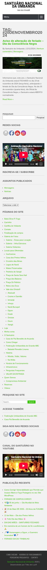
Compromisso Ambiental (16, 381)
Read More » (8, 99)
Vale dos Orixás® (13, 289)
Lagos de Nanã (12, 265)
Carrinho (7, 222)
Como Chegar (12, 342)
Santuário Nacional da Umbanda (23, 4)
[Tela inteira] (41, 164)
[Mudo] (37, 164)
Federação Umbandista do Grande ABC (22, 346)
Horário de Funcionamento (17, 363)
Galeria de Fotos (11, 236)
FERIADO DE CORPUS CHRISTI (17, 499)
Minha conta (9, 332)
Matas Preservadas (14, 268)
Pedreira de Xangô (14, 272)
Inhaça (10, 303)
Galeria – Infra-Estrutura (16, 243)
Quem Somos (10, 377)
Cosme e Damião (15, 296)
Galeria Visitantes (13, 247)
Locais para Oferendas (13, 250)
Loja (6, 328)
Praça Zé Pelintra (13, 282)
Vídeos (7, 388)
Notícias (7, 191)
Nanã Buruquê (14, 307)
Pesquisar (40, 118)
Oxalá (10, 314)
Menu (6, 17)
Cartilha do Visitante (12, 226)
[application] (23, 155)
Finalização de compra (13, 233)
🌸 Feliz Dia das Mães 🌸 (15, 519)
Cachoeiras (10, 254)
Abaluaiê (11, 293)
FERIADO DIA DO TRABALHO (16, 539)
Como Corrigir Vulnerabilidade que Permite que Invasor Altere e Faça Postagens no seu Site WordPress (23, 493)
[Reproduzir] (6, 164)
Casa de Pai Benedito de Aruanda (20, 339)
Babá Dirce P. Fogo (12, 219)
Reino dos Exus (12, 286)
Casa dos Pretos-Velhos (16, 258)
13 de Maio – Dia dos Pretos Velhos (19, 515)
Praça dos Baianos (14, 279)
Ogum (10, 310)
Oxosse (11, 317)
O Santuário (9, 335)
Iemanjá (11, 300)
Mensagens (18, 51)
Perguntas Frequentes (15, 370)
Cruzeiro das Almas (14, 261)
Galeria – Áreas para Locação (18, 240)
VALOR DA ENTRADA (15, 374)
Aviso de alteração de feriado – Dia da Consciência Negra (23, 42)
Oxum (10, 321)
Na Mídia (11, 360)
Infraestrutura (11, 367)
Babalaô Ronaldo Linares (18, 349)
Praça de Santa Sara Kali (16, 275)
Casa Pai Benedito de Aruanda (17, 419)
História (9, 353)
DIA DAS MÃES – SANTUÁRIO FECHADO (21, 522)
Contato (7, 229)
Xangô (10, 325)
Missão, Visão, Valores (17, 356)
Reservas (8, 384)
